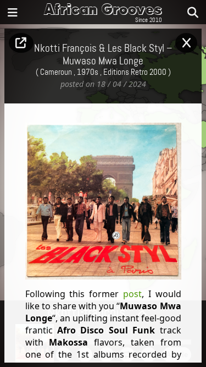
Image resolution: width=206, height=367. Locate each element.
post (132, 294)
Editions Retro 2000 (134, 73)
